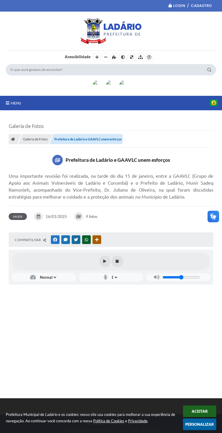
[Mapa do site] (140, 57)
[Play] (105, 261)
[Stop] (117, 261)
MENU (16, 103)
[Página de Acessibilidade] (149, 57)
